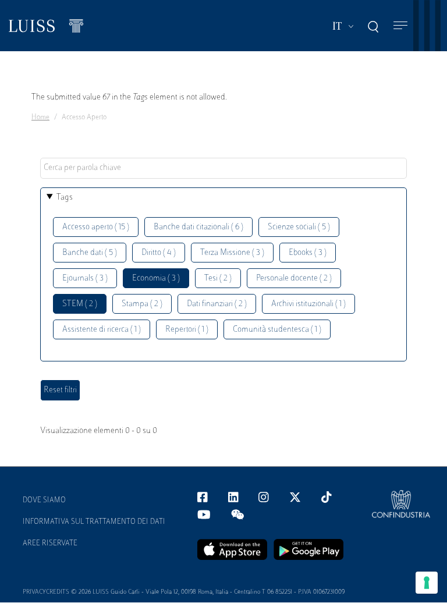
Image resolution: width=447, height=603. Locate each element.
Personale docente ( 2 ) (294, 278)
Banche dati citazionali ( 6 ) (198, 227)
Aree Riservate (50, 543)
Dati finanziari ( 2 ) (217, 304)
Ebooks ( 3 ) (308, 253)
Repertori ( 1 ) (186, 329)
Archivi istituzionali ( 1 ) (308, 304)
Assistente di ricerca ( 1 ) (101, 329)
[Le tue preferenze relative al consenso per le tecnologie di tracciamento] (427, 583)
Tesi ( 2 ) (218, 278)
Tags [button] (64, 197)
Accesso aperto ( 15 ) (95, 227)
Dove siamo (44, 500)
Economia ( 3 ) (156, 278)
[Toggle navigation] (400, 26)
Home (40, 117)
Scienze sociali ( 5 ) (299, 227)
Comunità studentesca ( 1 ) (277, 329)
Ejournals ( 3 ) (85, 278)
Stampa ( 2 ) (142, 304)
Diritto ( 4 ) (158, 253)
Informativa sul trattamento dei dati (94, 522)
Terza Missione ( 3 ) (232, 253)
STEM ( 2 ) (79, 304)
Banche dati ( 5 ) (89, 253)
